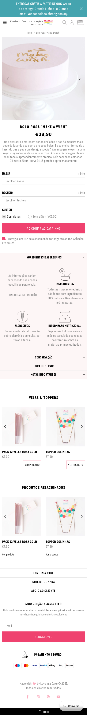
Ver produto (32, 464)
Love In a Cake (31, 22)
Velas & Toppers (43, 397)
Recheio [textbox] (7, 193)
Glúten (7, 210)
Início (30, 32)
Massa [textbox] (6, 174)
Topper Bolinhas (58, 452)
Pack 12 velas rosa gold (19, 452)
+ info (81, 173)
